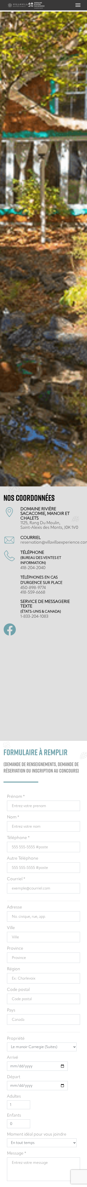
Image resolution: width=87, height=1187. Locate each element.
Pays (11, 1010)
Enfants (14, 1115)
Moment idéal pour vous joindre (36, 1134)
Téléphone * (18, 837)
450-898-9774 (33, 587)
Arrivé (12, 1057)
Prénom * (16, 796)
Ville (11, 927)
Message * (16, 1153)
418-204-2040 (32, 567)
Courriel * (16, 879)
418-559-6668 (32, 592)
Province (15, 948)
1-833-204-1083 (34, 616)
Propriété (16, 1038)
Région (13, 969)
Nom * (13, 817)
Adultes (14, 1096)
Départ (13, 1076)
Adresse (14, 907)
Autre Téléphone (22, 858)
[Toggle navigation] (78, 5)
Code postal (18, 989)
